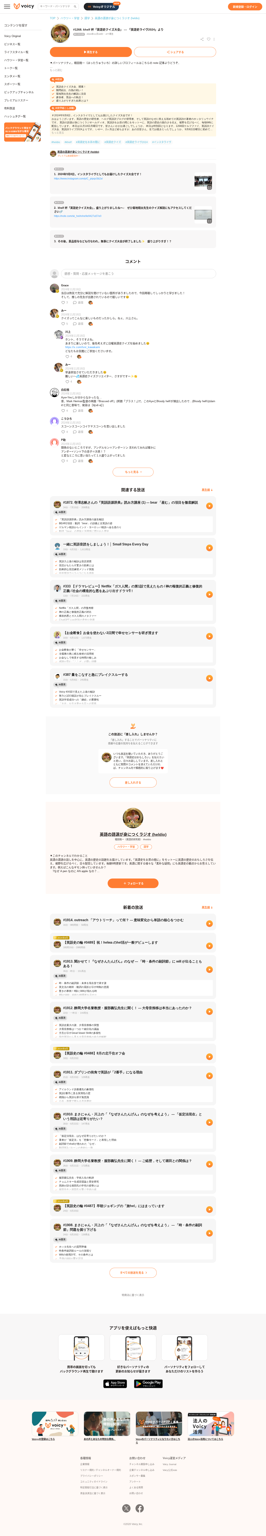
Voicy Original (12, 36)
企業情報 (84, 1464)
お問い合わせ (136, 1493)
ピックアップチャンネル (19, 92)
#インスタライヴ (161, 142)
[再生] (209, 506)
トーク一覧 (11, 68)
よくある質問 (136, 1487)
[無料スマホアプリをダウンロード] (22, 132)
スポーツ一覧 (12, 84)
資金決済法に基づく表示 (92, 1493)
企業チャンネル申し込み (141, 1470)
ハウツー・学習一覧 (16, 60)
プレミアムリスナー (16, 100)
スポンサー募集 (137, 1476)
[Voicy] (24, 6)
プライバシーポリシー (91, 1476)
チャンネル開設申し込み (141, 1464)
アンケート (135, 1481)
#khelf (68, 142)
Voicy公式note (170, 1470)
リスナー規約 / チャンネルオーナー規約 (100, 1470)
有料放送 (9, 108)
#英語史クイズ (113, 142)
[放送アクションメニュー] (214, 39)
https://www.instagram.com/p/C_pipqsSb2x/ (78, 178)
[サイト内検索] (75, 7)
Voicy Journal (169, 1464)
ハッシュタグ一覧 (15, 116)
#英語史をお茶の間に (88, 142)
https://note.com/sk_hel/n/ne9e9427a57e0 (77, 216)
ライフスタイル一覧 (16, 52)
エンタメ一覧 (12, 76)
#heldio (56, 142)
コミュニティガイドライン (93, 1481)
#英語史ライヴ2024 (137, 142)
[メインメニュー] (7, 6)
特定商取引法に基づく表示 (94, 1487)
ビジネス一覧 (12, 44)
